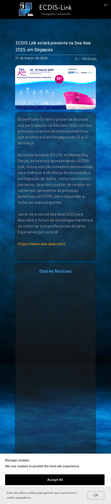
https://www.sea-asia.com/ (42, 244)
